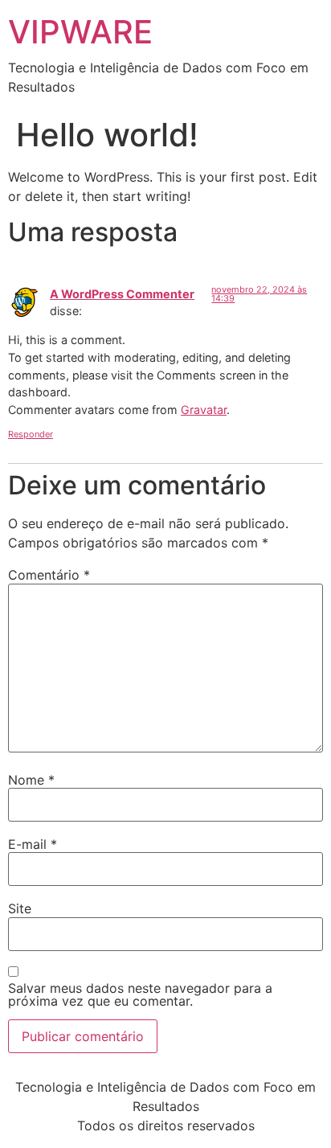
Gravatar (204, 409)
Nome (31, 779)
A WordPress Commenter (122, 294)
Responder (30, 434)
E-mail (32, 844)
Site (19, 908)
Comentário (49, 574)
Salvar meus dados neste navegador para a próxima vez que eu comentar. (140, 994)
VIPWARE (80, 31)
